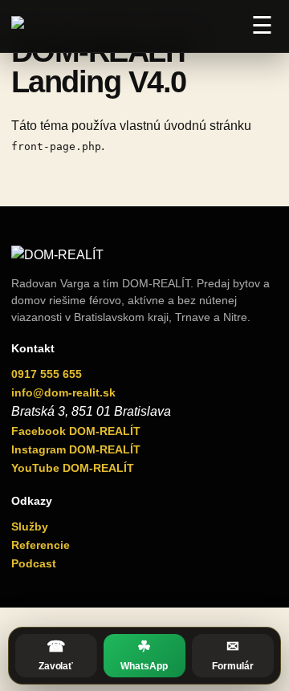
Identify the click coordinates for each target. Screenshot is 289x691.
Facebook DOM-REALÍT (75, 431)
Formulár (232, 655)
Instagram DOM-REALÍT (75, 449)
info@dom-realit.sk (63, 392)
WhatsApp (143, 655)
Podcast (33, 563)
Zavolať (56, 655)
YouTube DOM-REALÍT (72, 467)
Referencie (40, 545)
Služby (29, 526)
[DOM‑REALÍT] (48, 26)
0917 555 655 (46, 374)
